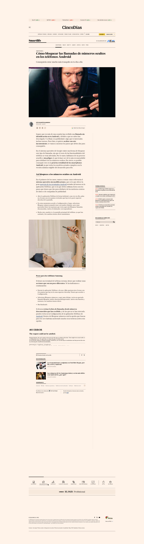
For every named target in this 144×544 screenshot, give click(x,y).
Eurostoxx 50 (83, 20)
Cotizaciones (60, 34)
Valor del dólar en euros (102, 20)
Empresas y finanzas (42, 34)
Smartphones (58, 45)
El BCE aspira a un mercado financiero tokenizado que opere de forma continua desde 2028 (104, 200)
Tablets (64, 45)
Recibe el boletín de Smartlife (44, 355)
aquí (68, 392)
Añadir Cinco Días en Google (79, 128)
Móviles (42, 385)
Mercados (49, 34)
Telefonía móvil (77, 385)
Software (71, 385)
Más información (40, 392)
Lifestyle (79, 45)
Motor (83, 45)
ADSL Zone (110, 41)
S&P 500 (49, 20)
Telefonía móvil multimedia (62, 385)
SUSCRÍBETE (101, 34)
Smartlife (35, 40)
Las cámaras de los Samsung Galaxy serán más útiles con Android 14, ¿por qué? (66, 374)
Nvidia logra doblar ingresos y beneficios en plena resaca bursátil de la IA (105, 190)
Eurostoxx (102, 225)
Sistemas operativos (49, 385)
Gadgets (74, 45)
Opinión (81, 34)
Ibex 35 (33, 20)
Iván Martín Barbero (43, 122)
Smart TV (69, 45)
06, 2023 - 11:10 (40, 124)
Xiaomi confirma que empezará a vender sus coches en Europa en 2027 (105, 195)
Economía (55, 34)
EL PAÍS (86, 34)
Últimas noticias (75, 34)
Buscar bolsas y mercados (102, 217)
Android (39, 316)
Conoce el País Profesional (72, 491)
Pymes (87, 45)
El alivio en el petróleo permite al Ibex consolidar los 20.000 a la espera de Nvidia (105, 206)
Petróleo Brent (66, 20)
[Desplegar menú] (30, 27)
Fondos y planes (67, 34)
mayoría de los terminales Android (53, 184)
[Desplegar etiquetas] (85, 386)
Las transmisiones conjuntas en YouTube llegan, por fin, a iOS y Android (66, 363)
